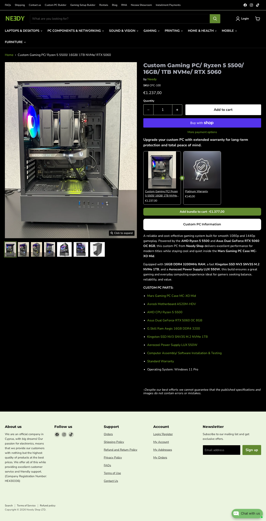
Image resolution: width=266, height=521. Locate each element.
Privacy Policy (113, 457)
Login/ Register (163, 434)
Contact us (35, 5)
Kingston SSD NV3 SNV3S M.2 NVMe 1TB (177, 337)
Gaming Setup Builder (82, 5)
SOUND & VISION (122, 31)
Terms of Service (26, 505)
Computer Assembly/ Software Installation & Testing (184, 353)
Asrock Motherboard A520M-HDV (171, 304)
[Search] (215, 18)
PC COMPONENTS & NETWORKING (75, 31)
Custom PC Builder (55, 5)
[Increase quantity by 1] (177, 109)
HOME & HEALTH (201, 31)
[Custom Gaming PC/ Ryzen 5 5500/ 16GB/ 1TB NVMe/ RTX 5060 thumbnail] (10, 249)
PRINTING (173, 31)
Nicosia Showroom (141, 5)
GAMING (150, 31)
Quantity (148, 100)
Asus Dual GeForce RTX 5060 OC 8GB (174, 320)
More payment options (202, 132)
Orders (108, 434)
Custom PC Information (202, 224)
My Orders (160, 457)
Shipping (20, 5)
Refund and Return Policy (120, 450)
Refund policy (47, 505)
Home (9, 55)
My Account (161, 442)
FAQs (8, 5)
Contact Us (111, 481)
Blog (114, 5)
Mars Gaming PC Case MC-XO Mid (171, 296)
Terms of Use (112, 473)
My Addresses (162, 450)
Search (9, 505)
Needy (152, 79)
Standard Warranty (160, 361)
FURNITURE (14, 42)
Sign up (252, 450)
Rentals (103, 5)
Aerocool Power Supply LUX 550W (172, 345)
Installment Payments (168, 5)
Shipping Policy (114, 442)
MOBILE (228, 31)
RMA (124, 5)
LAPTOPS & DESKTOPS (22, 31)
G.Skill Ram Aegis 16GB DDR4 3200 (173, 328)
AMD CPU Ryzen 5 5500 (164, 312)
